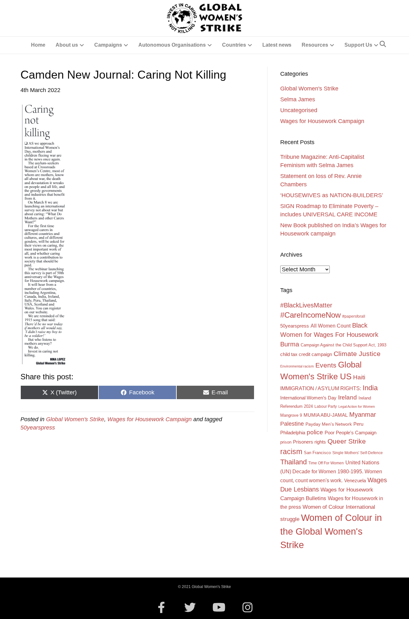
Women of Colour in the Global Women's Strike (331, 531)
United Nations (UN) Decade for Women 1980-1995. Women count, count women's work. (331, 471)
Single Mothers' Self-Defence (357, 453)
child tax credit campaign (306, 354)
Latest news (276, 45)
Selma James (297, 99)
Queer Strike (347, 441)
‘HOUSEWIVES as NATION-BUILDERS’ (331, 195)
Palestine (292, 424)
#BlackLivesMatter (306, 305)
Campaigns (108, 45)
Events (325, 365)
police (315, 432)
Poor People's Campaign (350, 432)
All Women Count (331, 326)
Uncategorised (298, 110)
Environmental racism (297, 366)
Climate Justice (357, 353)
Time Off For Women (326, 463)
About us (67, 45)
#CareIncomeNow (310, 315)
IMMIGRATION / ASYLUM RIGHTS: (320, 388)
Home (38, 45)
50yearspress (37, 427)
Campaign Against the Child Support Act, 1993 (343, 345)
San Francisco (317, 452)
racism (291, 451)
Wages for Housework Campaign (149, 419)
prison (285, 442)
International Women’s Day (308, 397)
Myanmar (362, 414)
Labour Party (325, 406)
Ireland (347, 397)
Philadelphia (292, 432)
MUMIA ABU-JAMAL (326, 415)
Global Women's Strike (75, 419)
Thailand (293, 462)
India (370, 388)
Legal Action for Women (356, 406)
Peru (358, 424)
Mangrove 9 (291, 415)
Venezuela (355, 480)
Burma (289, 344)
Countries (234, 45)
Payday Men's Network (328, 424)
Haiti (359, 377)
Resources (315, 45)
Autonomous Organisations (172, 45)
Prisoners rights (309, 442)
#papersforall (353, 316)
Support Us (358, 45)
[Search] (383, 44)
